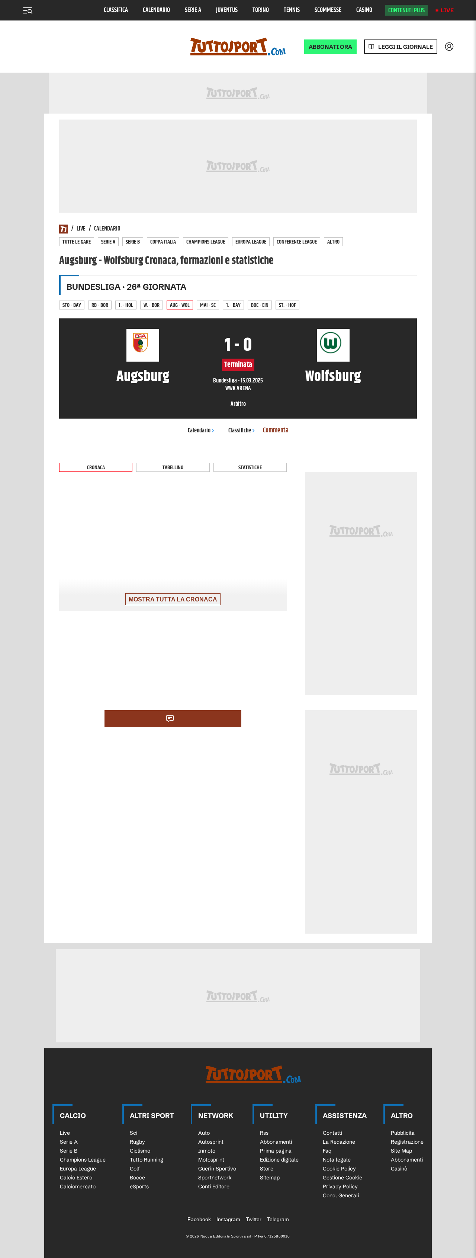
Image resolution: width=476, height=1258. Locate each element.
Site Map (401, 1150)
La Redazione (339, 1141)
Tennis (292, 10)
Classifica (116, 10)
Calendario (156, 10)
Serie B (133, 242)
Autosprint (210, 1141)
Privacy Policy (340, 1186)
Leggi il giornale (405, 47)
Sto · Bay (71, 305)
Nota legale (337, 1159)
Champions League (205, 242)
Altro (333, 242)
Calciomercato (78, 1186)
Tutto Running (146, 1159)
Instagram (228, 1219)
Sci (133, 1133)
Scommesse (328, 10)
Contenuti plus (406, 10)
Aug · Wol (180, 305)
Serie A (193, 10)
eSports (139, 1186)
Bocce (137, 1177)
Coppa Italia (163, 242)
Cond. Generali (341, 1195)
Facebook (199, 1219)
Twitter (253, 1219)
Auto (204, 1133)
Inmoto (206, 1150)
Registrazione (407, 1141)
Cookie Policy (339, 1168)
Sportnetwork (215, 1177)
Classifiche (239, 430)
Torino (261, 10)
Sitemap (270, 1177)
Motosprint (211, 1159)
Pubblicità (403, 1133)
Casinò (364, 10)
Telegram (278, 1219)
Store (266, 1168)
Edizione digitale (279, 1159)
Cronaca (96, 467)
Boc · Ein (259, 305)
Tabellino (173, 467)
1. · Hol (126, 305)
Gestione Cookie (342, 1177)
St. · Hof (287, 305)
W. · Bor (152, 305)
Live (447, 10)
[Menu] (27, 10)
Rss (264, 1133)
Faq (327, 1150)
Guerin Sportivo (217, 1168)
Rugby (137, 1141)
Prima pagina (276, 1150)
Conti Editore (213, 1186)
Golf (135, 1168)
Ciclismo (140, 1150)
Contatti (332, 1133)
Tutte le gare (76, 242)
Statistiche (250, 467)
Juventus (227, 10)
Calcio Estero (76, 1177)
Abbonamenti (276, 1141)
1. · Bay (233, 305)
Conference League (297, 242)
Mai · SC (208, 305)
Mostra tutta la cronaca (173, 599)
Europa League (250, 242)
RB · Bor (99, 305)
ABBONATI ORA (330, 47)
